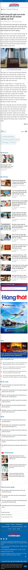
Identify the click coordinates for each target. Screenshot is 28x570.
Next (26, 482)
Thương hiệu (19, 524)
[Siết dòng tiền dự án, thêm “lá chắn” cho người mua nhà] (6, 278)
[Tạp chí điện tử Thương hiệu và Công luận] (14, 534)
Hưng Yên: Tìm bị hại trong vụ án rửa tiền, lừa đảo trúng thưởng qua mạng (19, 246)
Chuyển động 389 (5, 526)
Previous (2, 482)
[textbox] (14, 288)
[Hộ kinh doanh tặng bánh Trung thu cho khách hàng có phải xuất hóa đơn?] (6, 184)
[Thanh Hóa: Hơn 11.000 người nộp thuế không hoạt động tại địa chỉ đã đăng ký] (6, 268)
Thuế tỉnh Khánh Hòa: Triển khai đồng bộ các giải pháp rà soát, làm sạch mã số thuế (19, 256)
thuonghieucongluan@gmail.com (10, 549)
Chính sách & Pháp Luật (12, 9)
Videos (18, 529)
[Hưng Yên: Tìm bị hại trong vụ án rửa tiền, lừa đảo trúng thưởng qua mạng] (6, 248)
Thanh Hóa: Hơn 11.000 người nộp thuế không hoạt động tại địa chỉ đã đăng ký (20, 267)
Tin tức (8, 524)
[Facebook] (1, 539)
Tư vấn (9, 529)
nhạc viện (7, 517)
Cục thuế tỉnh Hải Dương (7, 139)
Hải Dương (13, 142)
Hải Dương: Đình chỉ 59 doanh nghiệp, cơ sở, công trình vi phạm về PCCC (7, 166)
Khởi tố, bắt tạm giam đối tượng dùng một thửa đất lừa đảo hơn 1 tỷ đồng (19, 236)
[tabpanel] (14, 468)
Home (3, 9)
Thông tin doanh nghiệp (7, 487)
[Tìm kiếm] (27, 1)
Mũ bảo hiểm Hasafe (6, 512)
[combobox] (14, 288)
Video (2, 340)
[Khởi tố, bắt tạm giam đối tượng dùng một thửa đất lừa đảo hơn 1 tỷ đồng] (6, 238)
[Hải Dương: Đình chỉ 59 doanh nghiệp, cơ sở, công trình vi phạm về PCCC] (7, 159)
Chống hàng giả (8, 452)
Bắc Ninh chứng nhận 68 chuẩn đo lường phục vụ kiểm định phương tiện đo (19, 226)
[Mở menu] (1, 1)
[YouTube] (3, 539)
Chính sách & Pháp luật (17, 526)
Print (4, 131)
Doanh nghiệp (5, 142)
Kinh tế (12, 524)
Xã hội (2, 416)
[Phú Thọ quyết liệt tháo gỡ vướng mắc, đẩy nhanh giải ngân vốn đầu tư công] (6, 194)
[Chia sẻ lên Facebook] (26, 131)
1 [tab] (13, 482)
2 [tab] (15, 482)
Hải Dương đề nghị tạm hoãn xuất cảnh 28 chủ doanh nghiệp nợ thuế (13, 16)
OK (25, 566)
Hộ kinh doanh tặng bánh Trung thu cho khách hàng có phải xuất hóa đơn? (19, 182)
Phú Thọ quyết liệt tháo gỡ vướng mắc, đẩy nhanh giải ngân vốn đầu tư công (19, 192)
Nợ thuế (17, 139)
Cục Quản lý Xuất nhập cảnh (8, 136)
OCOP (25, 526)
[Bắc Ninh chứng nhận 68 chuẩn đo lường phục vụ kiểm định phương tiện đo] (6, 228)
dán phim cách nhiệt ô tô (7, 514)
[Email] (6, 539)
